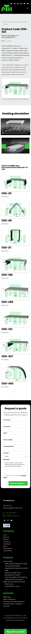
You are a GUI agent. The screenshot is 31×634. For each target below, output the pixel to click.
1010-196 (7, 275)
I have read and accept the (14, 476)
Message (6, 459)
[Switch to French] (18, 3)
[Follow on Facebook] (8, 520)
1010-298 (7, 302)
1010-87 (6, 247)
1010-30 (6, 193)
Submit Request (17, 483)
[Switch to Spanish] (27, 3)
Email (5, 433)
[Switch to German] (21, 3)
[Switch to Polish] (24, 3)
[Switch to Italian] (11, 3)
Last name (6, 426)
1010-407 (7, 356)
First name (6, 420)
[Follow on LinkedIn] (4, 520)
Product (6, 453)
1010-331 (7, 329)
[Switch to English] (14, 3)
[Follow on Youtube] (11, 520)
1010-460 (7, 383)
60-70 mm (8, 41)
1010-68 (7, 220)
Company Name (8, 446)
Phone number (7, 440)
